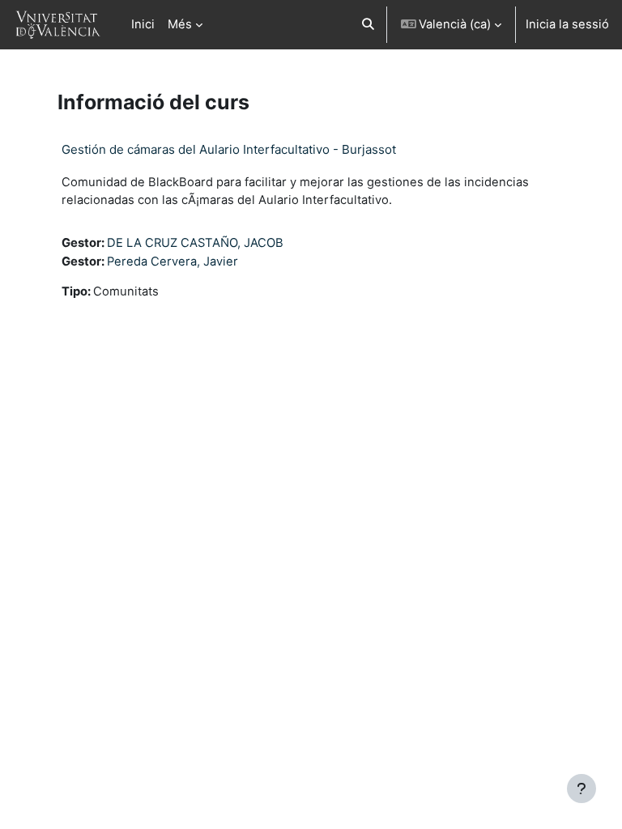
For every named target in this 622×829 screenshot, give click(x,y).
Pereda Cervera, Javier (172, 261)
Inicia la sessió (567, 24)
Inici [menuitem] (143, 24)
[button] (368, 24)
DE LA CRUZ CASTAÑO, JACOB (195, 243)
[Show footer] (581, 788)
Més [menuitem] (180, 24)
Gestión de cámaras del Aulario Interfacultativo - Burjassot (229, 149)
